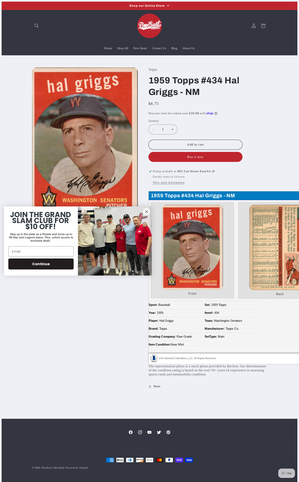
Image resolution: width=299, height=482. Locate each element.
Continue (41, 263)
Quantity (153, 120)
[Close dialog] (146, 211)
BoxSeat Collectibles (53, 468)
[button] (36, 26)
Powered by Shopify (76, 468)
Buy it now (195, 157)
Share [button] (156, 386)
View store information (169, 182)
